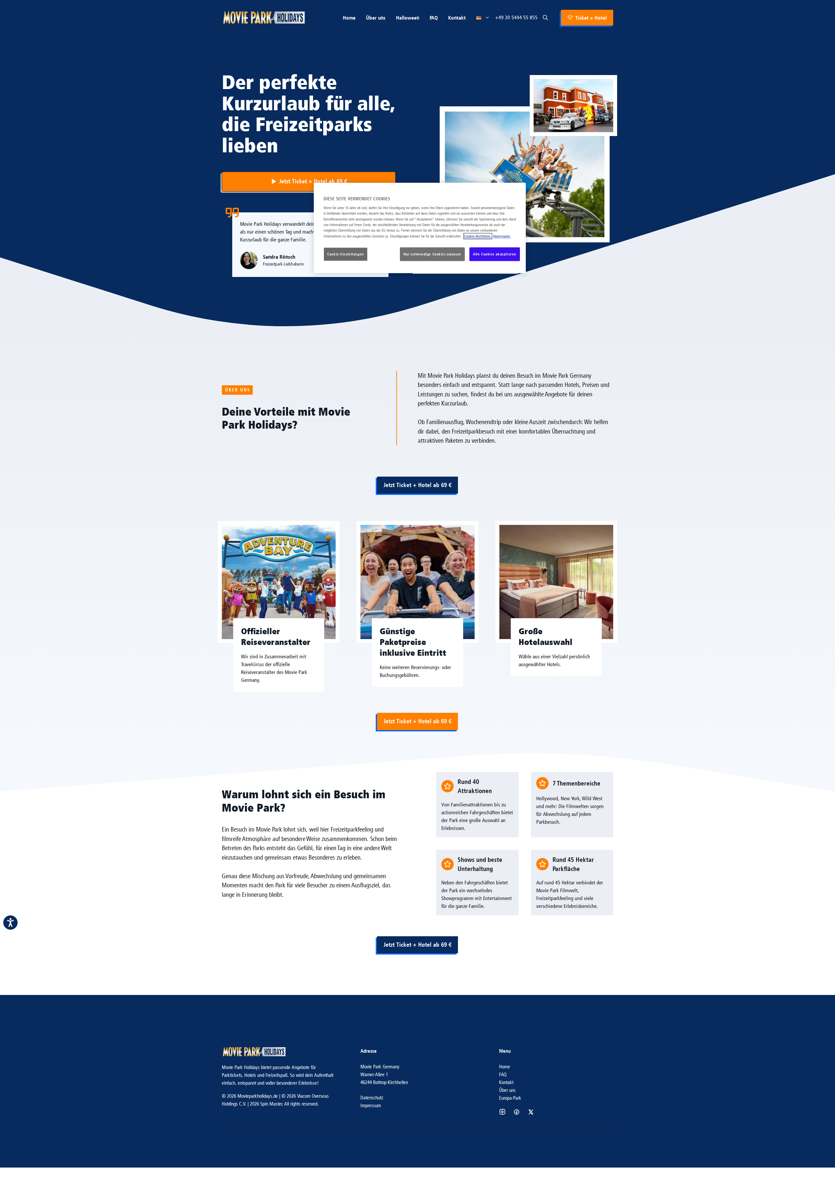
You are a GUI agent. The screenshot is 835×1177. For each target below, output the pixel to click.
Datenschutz (371, 1097)
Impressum (370, 1105)
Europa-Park (510, 1098)
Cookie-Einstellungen (345, 254)
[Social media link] (502, 1111)
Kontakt (457, 17)
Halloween (407, 17)
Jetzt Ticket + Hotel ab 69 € (417, 485)
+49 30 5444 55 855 (516, 17)
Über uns (376, 17)
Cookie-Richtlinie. (478, 236)
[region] (420, 228)
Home (349, 17)
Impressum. (502, 236)
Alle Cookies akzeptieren (494, 254)
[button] (545, 17)
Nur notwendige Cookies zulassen (432, 254)
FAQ (434, 17)
